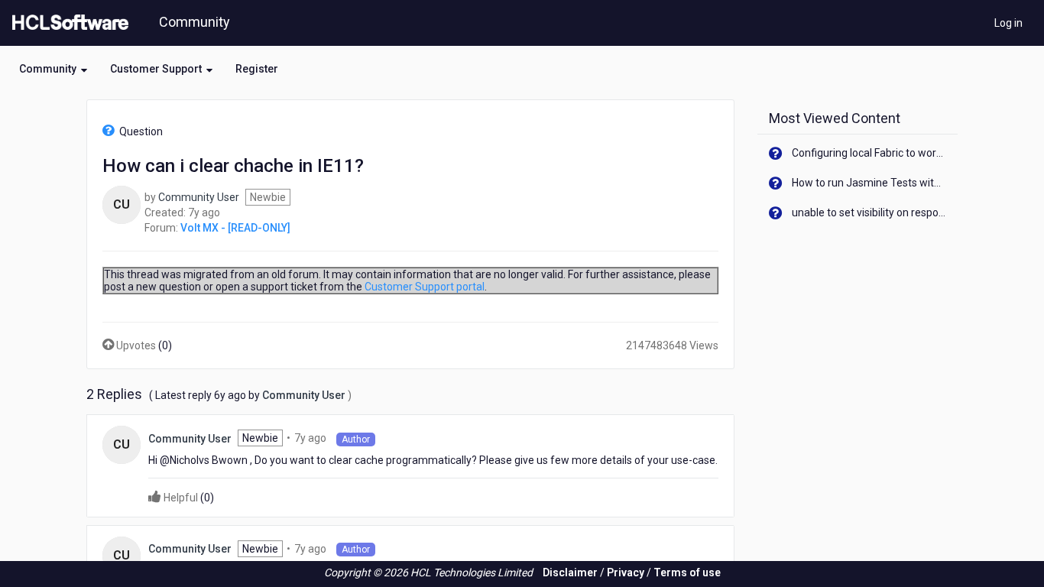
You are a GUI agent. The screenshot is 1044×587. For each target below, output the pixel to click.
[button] (53, 69)
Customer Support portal (425, 287)
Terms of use (687, 572)
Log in (1008, 23)
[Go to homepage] (67, 23)
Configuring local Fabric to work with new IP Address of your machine (869, 153)
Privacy (625, 572)
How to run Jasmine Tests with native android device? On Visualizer (869, 183)
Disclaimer (570, 572)
